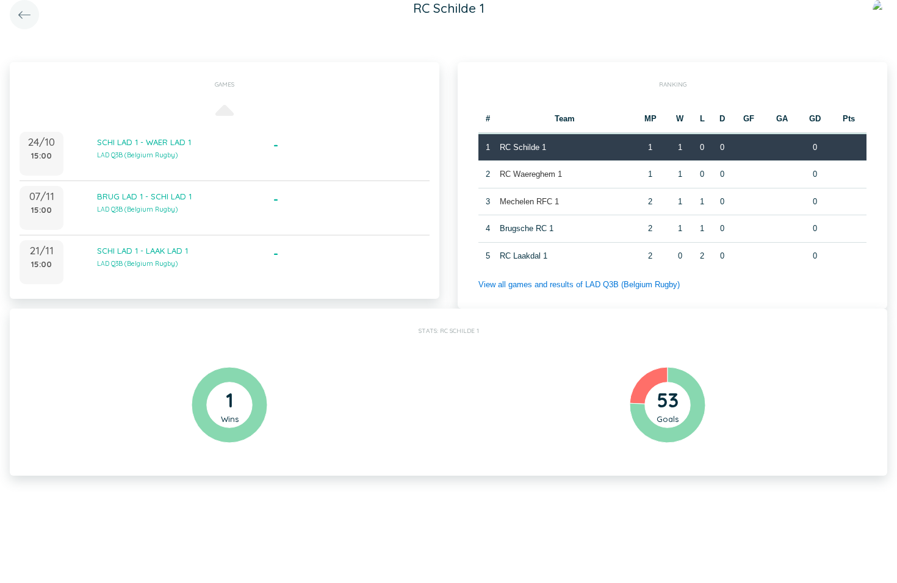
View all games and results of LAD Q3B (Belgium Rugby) (579, 284)
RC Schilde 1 (523, 147)
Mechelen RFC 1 (529, 201)
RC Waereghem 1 (531, 174)
